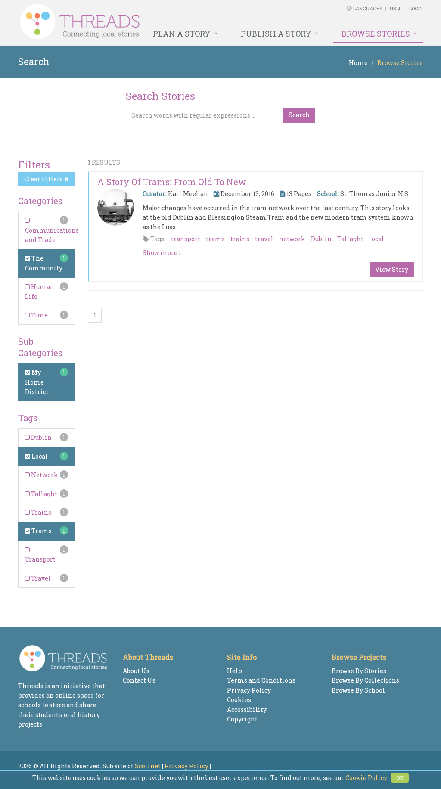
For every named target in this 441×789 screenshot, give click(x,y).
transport (185, 239)
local (376, 239)
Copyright (242, 719)
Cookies (239, 700)
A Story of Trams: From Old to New (171, 181)
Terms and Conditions (261, 680)
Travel (40, 578)
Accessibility (247, 709)
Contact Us (139, 680)
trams (215, 239)
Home (358, 63)
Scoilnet (148, 766)
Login (416, 8)
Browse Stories (376, 33)
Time (39, 315)
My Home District (37, 382)
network (292, 239)
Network (44, 475)
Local (39, 456)
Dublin (41, 437)
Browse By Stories (359, 671)
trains (239, 239)
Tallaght (43, 494)
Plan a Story (182, 33)
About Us (136, 671)
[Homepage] (143, 22)
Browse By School (358, 690)
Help (395, 8)
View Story (391, 269)
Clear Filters (44, 179)
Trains (40, 512)
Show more (161, 253)
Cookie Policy (366, 777)
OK (400, 777)
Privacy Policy (249, 690)
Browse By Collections (365, 680)
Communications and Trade (52, 235)
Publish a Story (276, 33)
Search (299, 115)
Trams (41, 531)
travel (264, 239)
